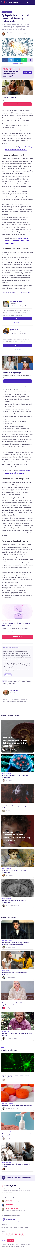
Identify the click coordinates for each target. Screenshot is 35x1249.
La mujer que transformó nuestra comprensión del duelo (17, 1034)
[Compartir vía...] (30, 60)
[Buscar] (27, 2)
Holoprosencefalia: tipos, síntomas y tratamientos (14, 902)
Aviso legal (10, 1246)
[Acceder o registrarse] (32, 2)
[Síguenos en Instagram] (12, 1234)
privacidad (16, 1246)
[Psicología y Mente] (11, 2)
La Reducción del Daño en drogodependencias (17, 1105)
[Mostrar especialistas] (4, 1178)
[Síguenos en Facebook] (3, 1234)
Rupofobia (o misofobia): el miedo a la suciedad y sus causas (17, 1135)
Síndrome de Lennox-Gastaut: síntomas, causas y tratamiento (16, 837)
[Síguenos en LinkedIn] (9, 1234)
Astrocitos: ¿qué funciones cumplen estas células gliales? (15, 1076)
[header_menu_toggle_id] (1, 2)
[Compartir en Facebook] (5, 60)
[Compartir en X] (11, 60)
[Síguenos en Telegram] (19, 1234)
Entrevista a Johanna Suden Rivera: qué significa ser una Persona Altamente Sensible (16, 1004)
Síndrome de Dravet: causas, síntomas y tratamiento (14, 871)
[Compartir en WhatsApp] (24, 60)
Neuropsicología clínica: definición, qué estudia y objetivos (15, 743)
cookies (22, 1246)
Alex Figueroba (9, 32)
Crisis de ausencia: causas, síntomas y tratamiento (14, 807)
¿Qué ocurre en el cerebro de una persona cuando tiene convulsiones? (17, 240)
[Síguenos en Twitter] (6, 1234)
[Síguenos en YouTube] (16, 1234)
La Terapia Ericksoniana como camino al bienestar (14, 974)
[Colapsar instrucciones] (31, 648)
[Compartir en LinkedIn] (17, 60)
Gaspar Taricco (14, 329)
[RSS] (22, 1234)
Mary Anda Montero (16, 302)
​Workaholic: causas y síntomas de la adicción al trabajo (17, 1165)
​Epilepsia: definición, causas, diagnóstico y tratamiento (15, 777)
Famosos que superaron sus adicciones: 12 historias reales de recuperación (15, 943)
